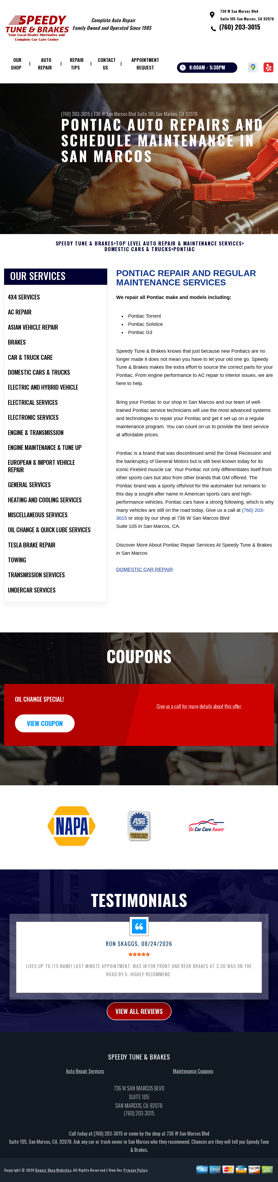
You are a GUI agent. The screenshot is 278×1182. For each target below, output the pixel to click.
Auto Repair (45, 63)
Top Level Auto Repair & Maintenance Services (179, 244)
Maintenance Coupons (193, 1070)
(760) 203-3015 (239, 26)
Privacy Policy (135, 1170)
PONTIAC (184, 249)
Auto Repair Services (85, 1070)
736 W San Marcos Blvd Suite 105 (124, 113)
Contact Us (107, 63)
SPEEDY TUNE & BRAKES (85, 244)
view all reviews (139, 1011)
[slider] (139, 954)
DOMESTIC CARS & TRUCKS (138, 249)
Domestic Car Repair (144, 569)
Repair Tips (77, 63)
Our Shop (16, 63)
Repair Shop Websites (53, 1170)
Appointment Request (145, 63)
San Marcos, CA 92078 (176, 113)
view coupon (45, 723)
